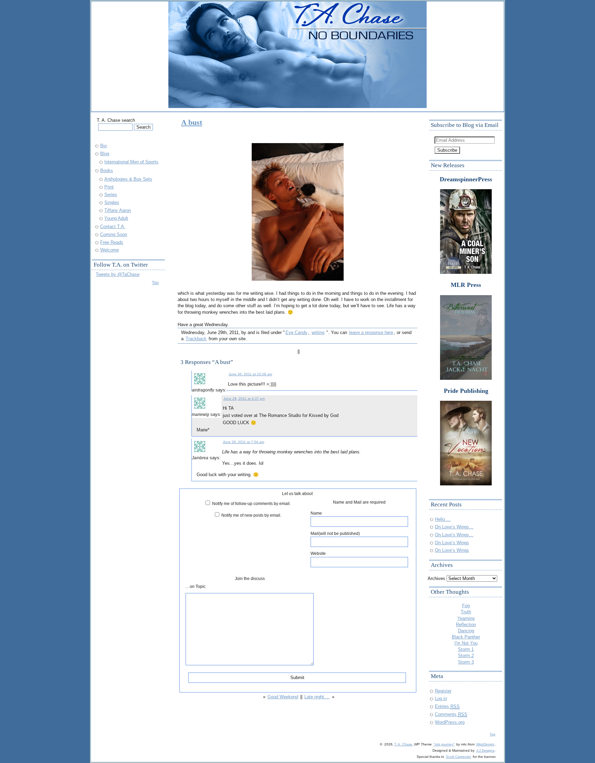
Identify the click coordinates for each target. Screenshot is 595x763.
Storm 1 (466, 649)
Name (316, 513)
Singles (111, 202)
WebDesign (485, 744)
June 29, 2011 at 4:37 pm (244, 398)
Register (443, 691)
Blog (104, 153)
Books (106, 170)
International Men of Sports (131, 161)
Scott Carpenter (458, 757)
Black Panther (466, 637)
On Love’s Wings (452, 542)
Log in (441, 698)
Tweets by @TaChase (117, 274)
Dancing (466, 630)
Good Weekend (283, 696)
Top (155, 282)
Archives (436, 578)
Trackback (196, 338)
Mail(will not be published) (335, 533)
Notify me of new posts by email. (251, 515)
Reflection (466, 624)
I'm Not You (466, 643)
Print (109, 187)
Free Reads (111, 242)
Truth (466, 611)
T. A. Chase (403, 744)
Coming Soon (113, 234)
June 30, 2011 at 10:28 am (250, 374)
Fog (466, 605)
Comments (451, 714)
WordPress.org (449, 722)
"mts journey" (444, 744)
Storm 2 (466, 655)
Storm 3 (466, 662)
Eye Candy (296, 332)
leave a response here (371, 332)
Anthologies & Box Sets (128, 179)
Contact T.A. (112, 226)
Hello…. (443, 519)
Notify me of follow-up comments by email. (251, 503)
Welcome (109, 249)
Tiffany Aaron (117, 210)
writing (318, 332)
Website (318, 553)
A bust (191, 122)
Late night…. (317, 696)
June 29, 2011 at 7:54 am (243, 442)
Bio (103, 145)
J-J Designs (485, 750)
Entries (447, 706)
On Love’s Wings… (454, 526)
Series (110, 194)
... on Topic (196, 586)
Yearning (465, 618)
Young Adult (116, 218)
